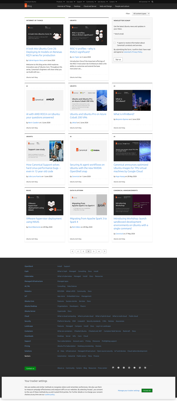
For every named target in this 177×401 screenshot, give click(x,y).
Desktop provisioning (85, 346)
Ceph (26, 271)
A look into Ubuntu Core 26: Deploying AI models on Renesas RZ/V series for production (44, 52)
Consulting (82, 271)
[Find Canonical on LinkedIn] (124, 368)
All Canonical (143, 1)
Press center (102, 368)
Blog (85, 368)
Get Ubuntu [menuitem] (101, 1)
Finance (96, 356)
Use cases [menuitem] (69, 1)
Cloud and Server (90, 6)
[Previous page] (72, 251)
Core (79, 336)
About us (60, 368)
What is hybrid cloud (103, 316)
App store (61, 296)
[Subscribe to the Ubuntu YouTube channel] (135, 368)
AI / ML (27, 286)
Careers (79, 368)
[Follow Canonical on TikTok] (140, 368)
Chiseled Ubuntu (80, 331)
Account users (78, 341)
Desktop (77, 6)
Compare (78, 326)
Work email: (119, 34)
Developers (74, 306)
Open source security (105, 351)
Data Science (72, 286)
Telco (90, 356)
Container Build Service (112, 331)
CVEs (104, 321)
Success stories (71, 301)
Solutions (28, 351)
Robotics (28, 291)
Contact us (30, 368)
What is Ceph (62, 271)
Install (59, 266)
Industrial (71, 356)
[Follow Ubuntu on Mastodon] (113, 368)
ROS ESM (60, 291)
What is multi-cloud (120, 316)
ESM (74, 321)
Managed (72, 271)
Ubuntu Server (30, 311)
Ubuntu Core (29, 301)
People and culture (122, 6)
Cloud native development (137, 351)
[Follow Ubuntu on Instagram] (129, 368)
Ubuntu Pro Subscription (66, 346)
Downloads (29, 336)
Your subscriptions (64, 341)
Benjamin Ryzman (122, 119)
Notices (111, 321)
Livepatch (81, 321)
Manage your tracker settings (129, 390)
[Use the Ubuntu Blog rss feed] (145, 368)
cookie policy (50, 394)
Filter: (128, 13)
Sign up (118, 59)
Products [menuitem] (59, 1)
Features (60, 301)
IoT (26, 296)
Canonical (75, 176)
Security (28, 321)
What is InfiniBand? (124, 114)
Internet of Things (64, 6)
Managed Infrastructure (86, 351)
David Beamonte (34, 227)
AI (58, 351)
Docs (90, 271)
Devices (98, 346)
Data (62, 351)
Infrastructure (71, 351)
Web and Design (106, 6)
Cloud (27, 316)
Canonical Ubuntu (30, 1)
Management (86, 296)
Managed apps (62, 281)
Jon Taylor (75, 57)
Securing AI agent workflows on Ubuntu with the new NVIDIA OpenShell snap (87, 168)
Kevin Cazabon (33, 122)
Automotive (61, 356)
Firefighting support (109, 341)
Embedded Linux (73, 296)
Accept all (147, 390)
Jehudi (74, 122)
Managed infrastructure (34, 281)
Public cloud (133, 316)
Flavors (83, 306)
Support (67, 266)
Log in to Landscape (103, 326)
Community (81, 291)
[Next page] (104, 251)
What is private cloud (85, 316)
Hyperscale (61, 311)
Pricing (88, 341)
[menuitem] (144, 1)
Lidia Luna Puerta (34, 176)
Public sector (81, 356)
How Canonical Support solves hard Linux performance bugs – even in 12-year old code (43, 168)
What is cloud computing (66, 316)
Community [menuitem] (90, 1)
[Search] (152, 1)
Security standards (93, 321)
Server (68, 336)
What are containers (64, 331)
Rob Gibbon (76, 227)
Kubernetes (29, 276)
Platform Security (63, 321)
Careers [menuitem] (112, 1)
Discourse (96, 341)
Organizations (62, 306)
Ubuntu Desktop (31, 306)
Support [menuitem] (79, 1)
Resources (99, 276)
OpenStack (29, 266)
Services (82, 301)
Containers (29, 331)
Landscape (29, 326)
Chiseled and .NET (95, 331)
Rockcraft (126, 331)
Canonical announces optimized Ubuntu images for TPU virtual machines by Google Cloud (131, 168)
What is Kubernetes (64, 276)
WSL (74, 336)
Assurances (120, 321)
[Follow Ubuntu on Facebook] (119, 368)
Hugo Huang (120, 176)
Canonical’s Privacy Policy (133, 52)
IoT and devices (120, 351)
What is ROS (70, 291)
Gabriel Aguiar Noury (36, 60)
